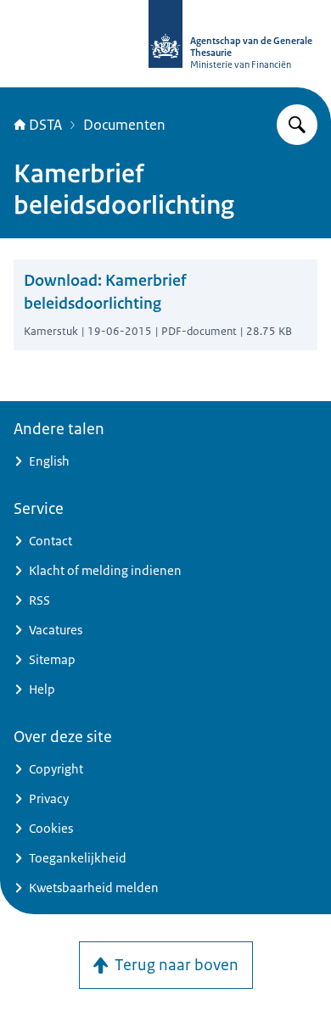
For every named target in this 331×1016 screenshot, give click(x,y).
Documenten (124, 124)
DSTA (45, 124)
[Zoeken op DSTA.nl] (297, 124)
